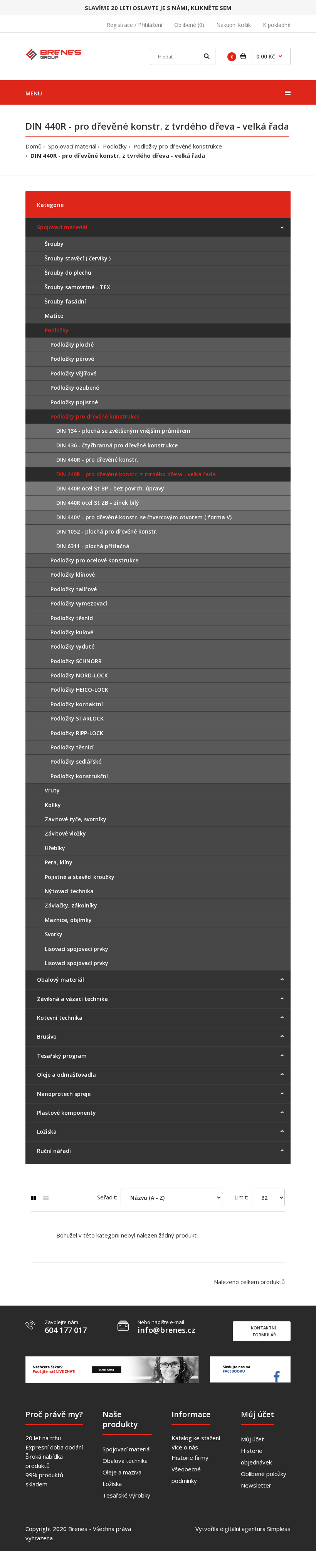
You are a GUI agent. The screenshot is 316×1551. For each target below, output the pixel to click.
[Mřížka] (33, 1198)
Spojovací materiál (72, 146)
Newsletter (256, 1485)
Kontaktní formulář (263, 1331)
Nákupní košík (233, 24)
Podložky (115, 146)
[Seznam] (46, 1198)
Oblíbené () (189, 24)
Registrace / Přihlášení (134, 24)
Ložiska (112, 1484)
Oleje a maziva (122, 1472)
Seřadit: (107, 1197)
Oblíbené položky (263, 1474)
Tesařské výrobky (126, 1495)
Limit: (241, 1197)
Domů (33, 146)
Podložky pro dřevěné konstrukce (177, 146)
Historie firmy (189, 1457)
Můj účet (252, 1439)
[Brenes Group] (54, 53)
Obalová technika (125, 1460)
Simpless (279, 1529)
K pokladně (277, 24)
